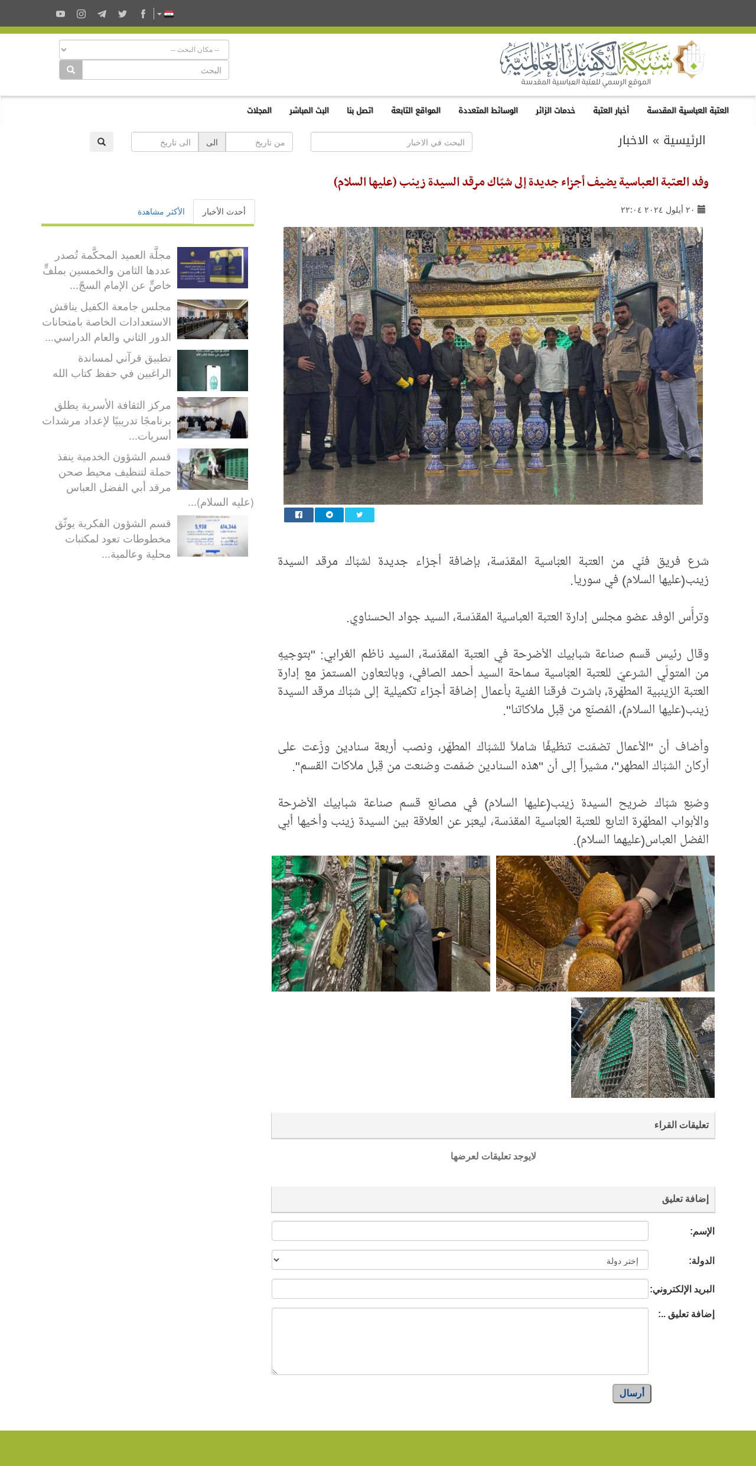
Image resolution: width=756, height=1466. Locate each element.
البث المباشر (309, 110)
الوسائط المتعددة (488, 110)
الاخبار (633, 140)
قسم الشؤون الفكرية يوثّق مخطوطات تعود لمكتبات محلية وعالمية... (113, 537)
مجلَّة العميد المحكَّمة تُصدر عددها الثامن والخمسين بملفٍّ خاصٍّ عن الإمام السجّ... (107, 269)
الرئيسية (684, 140)
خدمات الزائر (555, 110)
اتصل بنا (360, 110)
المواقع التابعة (416, 110)
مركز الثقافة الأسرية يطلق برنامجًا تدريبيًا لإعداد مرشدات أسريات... (106, 419)
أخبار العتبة (611, 110)
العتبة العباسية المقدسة (688, 110)
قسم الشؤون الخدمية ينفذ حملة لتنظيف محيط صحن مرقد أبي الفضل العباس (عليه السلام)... (155, 478)
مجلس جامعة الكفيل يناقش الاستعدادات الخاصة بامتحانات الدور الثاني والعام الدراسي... (106, 320)
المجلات (259, 110)
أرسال (632, 1393)
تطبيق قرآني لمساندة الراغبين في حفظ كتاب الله (112, 364)
